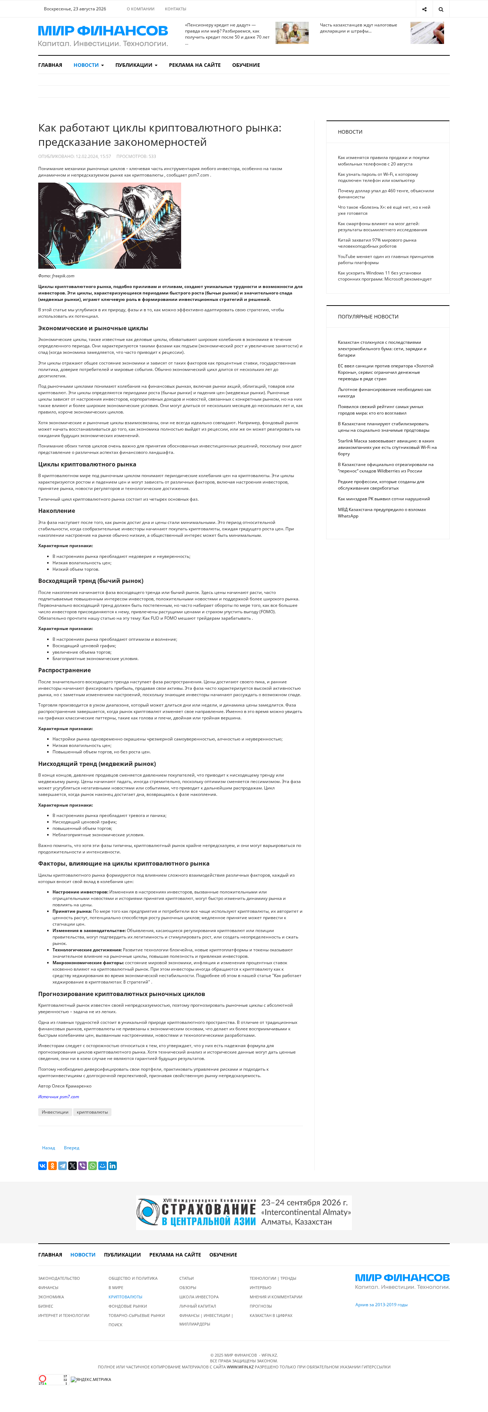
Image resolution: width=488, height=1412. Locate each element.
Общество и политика (133, 1278)
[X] (72, 1165)
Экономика (51, 1296)
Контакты (175, 8)
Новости (87, 64)
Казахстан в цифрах (271, 1315)
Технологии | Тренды (273, 1278)
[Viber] (82, 1165)
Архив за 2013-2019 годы (381, 1305)
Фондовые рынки (128, 1306)
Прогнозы (261, 1306)
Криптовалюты (125, 1296)
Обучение (246, 64)
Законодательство (59, 1278)
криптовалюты (92, 1112)
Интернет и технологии (63, 1315)
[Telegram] (62, 1165)
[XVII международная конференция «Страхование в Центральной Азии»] (244, 1212)
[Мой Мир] (102, 1165)
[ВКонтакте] (42, 1165)
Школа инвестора (199, 1296)
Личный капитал (197, 1306)
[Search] (441, 8)
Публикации (134, 64)
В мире (116, 1287)
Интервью (261, 1287)
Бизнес (45, 1306)
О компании (140, 8)
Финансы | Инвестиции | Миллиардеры (206, 1320)
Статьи (186, 1278)
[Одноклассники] (52, 1165)
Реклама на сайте (195, 64)
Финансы (48, 1287)
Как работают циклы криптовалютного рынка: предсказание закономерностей (160, 134)
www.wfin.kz (240, 1366)
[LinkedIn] (112, 1165)
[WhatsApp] (92, 1165)
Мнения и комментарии (276, 1296)
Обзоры (187, 1287)
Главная (50, 64)
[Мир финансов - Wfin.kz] (103, 36)
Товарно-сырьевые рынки (137, 1315)
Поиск (116, 1324)
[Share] (424, 8)
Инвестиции (55, 1112)
